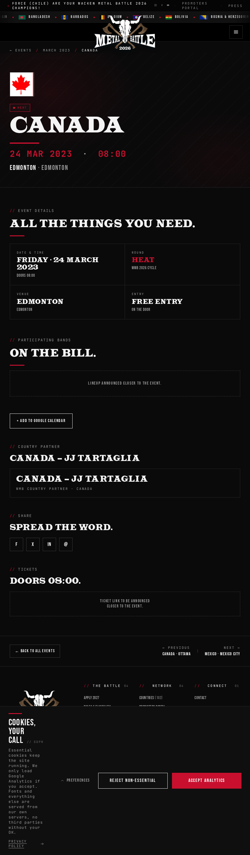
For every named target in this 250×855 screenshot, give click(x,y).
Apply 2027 (91, 697)
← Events (21, 50)
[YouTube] (168, 5)
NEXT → (222, 651)
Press (235, 6)
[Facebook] (162, 5)
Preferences (78, 780)
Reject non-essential (133, 780)
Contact (200, 697)
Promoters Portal (195, 5)
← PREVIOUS (176, 651)
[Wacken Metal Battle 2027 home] (125, 32)
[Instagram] (155, 5)
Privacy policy (18, 843)
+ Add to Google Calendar (41, 420)
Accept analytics (206, 780)
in (49, 544)
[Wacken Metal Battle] (42, 705)
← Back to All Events (35, 651)
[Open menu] (236, 32)
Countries (151, 697)
